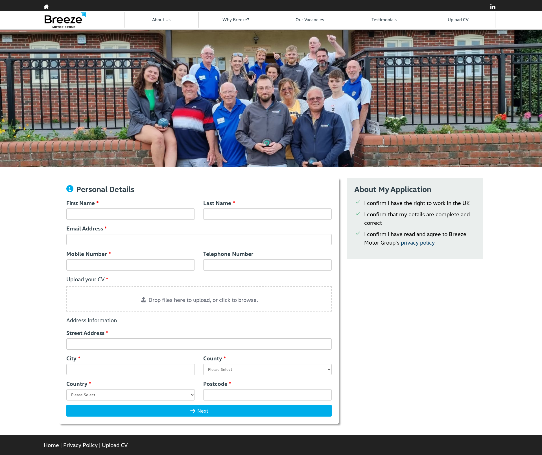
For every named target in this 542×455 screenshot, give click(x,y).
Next (202, 411)
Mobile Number (88, 253)
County (214, 358)
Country (78, 383)
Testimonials (384, 19)
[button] (199, 299)
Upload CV (458, 19)
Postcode (217, 383)
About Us (161, 19)
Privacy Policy (80, 444)
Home (51, 444)
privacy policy (418, 242)
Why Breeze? (235, 19)
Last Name (219, 202)
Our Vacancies (310, 19)
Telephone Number (228, 253)
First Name (82, 202)
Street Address (87, 332)
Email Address (86, 228)
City (73, 358)
